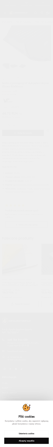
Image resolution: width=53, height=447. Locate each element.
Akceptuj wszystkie (26, 440)
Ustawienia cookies (26, 433)
